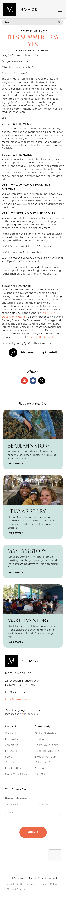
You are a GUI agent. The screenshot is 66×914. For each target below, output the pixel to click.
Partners (11, 750)
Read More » (16, 463)
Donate (40, 768)
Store (9, 756)
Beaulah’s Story (29, 445)
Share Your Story (46, 745)
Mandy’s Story (27, 551)
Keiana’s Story (27, 511)
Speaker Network (47, 750)
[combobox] (28, 22)
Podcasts (11, 739)
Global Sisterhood (47, 733)
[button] (60, 10)
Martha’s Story (28, 620)
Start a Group (44, 739)
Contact (10, 733)
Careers (10, 762)
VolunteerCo (43, 762)
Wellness (41, 31)
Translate (32, 713)
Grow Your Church (18, 774)
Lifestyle (25, 31)
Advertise (11, 745)
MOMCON (42, 774)
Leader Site (13, 768)
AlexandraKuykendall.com (43, 337)
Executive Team (46, 756)
